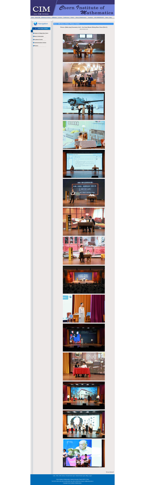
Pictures (36, 45)
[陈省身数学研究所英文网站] (72, 15)
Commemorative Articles (40, 42)
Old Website (45, 14)
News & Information (39, 36)
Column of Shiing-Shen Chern (41, 33)
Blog (87, 475)
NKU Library (62, 475)
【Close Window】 (110, 472)
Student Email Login (80, 475)
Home (35, 14)
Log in (90, 475)
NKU (57, 475)
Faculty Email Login (70, 475)
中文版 (39, 14)
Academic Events (38, 39)
